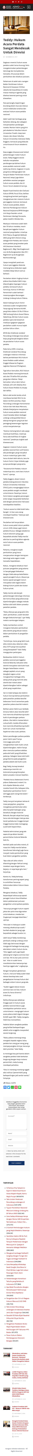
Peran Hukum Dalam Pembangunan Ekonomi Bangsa (15, 1338)
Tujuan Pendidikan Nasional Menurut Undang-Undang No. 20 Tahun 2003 (17, 1210)
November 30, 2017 (11, 57)
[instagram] (21, 1)
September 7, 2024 (19, 1413)
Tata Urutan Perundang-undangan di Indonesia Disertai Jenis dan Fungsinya (18, 1310)
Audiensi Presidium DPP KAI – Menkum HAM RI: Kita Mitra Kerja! (20, 1408)
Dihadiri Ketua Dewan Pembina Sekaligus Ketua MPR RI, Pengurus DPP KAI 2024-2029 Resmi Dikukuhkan (20, 1392)
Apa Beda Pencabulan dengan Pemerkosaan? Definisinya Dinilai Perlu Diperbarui (17, 1290)
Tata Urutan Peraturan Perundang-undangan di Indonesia (15, 1202)
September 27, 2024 (20, 1364)
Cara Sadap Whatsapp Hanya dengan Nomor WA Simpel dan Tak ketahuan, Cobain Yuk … (17, 1219)
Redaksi (16, 1367)
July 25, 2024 (18, 1433)
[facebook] (15, 1)
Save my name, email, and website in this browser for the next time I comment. (16, 1153)
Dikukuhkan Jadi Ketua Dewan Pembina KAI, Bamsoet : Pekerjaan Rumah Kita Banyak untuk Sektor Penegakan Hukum (20, 1357)
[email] (13, 1)
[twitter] (18, 1)
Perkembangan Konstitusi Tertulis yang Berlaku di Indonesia (16, 1281)
